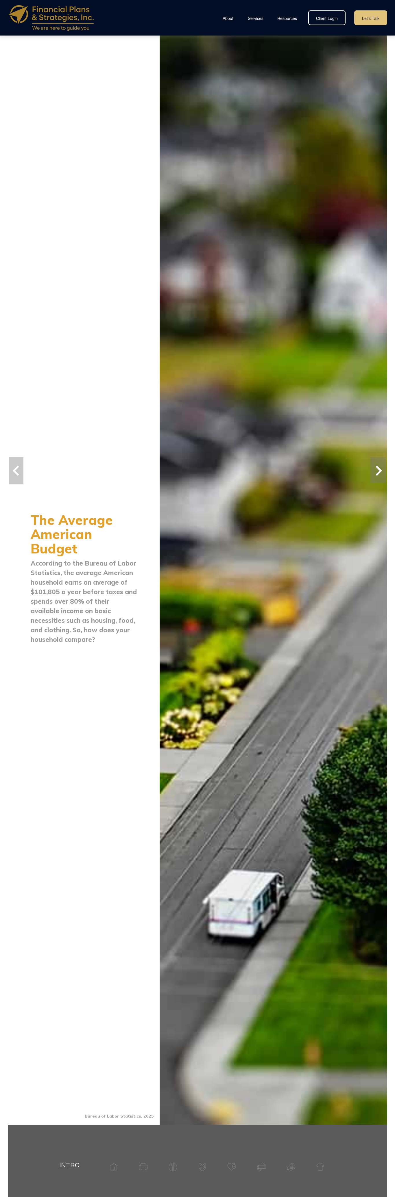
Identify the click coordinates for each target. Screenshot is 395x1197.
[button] (228, 17)
